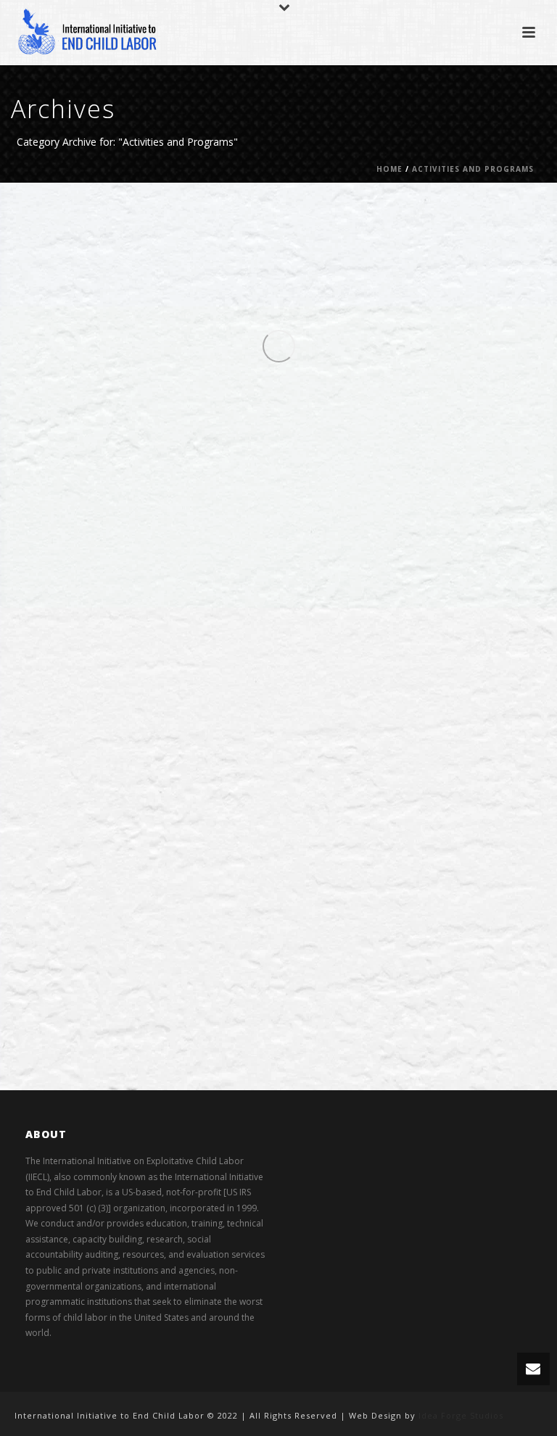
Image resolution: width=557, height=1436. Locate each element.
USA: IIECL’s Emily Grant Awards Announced (307, 278)
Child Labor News (221, 223)
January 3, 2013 (317, 436)
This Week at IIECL (436, 223)
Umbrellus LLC (122, 208)
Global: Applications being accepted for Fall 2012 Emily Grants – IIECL (293, 881)
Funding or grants (363, 223)
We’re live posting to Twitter (234, 641)
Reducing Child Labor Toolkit (237, 459)
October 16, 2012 (392, 619)
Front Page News (292, 223)
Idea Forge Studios (460, 1415)
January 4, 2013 (114, 255)
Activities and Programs (473, 169)
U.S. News (492, 223)
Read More (125, 363)
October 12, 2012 (117, 847)
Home (389, 169)
